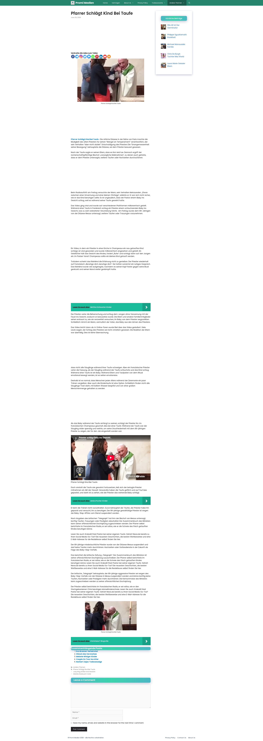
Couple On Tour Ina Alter (87, 659)
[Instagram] (81, 56)
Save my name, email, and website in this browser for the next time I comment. (108, 723)
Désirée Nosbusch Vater (82, 674)
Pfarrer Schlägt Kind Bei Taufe (85, 139)
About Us (127, 3)
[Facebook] (73, 56)
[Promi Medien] (72, 3)
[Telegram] (77, 56)
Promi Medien (85, 3)
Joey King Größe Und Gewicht (84, 672)
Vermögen (116, 3)
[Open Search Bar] (189, 3)
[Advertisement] (111, 36)
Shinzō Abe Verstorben (86, 654)
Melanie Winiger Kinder (86, 656)
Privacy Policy (143, 3)
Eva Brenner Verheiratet (87, 651)
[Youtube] (105, 56)
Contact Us (181, 738)
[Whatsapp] (93, 56)
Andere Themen (176, 3)
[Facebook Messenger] (89, 56)
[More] (109, 56)
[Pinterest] (97, 56)
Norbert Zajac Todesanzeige (89, 662)
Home (105, 3)
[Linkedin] (101, 56)
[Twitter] (85, 56)
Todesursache (157, 3)
